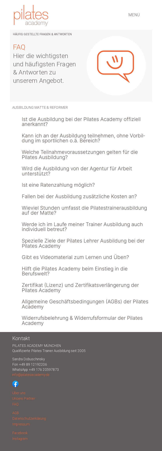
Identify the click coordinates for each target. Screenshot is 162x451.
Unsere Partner (23, 399)
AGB (15, 413)
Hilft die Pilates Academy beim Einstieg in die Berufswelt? (75, 271)
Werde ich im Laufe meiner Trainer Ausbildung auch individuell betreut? (82, 226)
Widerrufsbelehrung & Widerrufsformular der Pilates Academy (82, 320)
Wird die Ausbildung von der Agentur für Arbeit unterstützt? (77, 171)
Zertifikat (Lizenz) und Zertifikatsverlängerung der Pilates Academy (80, 287)
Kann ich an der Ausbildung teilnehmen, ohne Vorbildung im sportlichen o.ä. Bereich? (83, 138)
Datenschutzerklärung (29, 419)
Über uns (19, 393)
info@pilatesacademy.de (31, 375)
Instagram (20, 439)
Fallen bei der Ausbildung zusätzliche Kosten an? (79, 196)
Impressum (21, 424)
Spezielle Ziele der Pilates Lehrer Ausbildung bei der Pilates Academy (83, 243)
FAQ (15, 404)
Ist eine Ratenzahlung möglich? (58, 185)
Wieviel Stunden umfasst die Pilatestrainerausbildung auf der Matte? (84, 210)
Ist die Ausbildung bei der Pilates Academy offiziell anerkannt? (81, 121)
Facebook (20, 433)
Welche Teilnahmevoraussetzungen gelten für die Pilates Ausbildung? (80, 154)
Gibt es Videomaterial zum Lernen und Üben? (75, 257)
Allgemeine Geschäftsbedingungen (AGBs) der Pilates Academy (85, 304)
